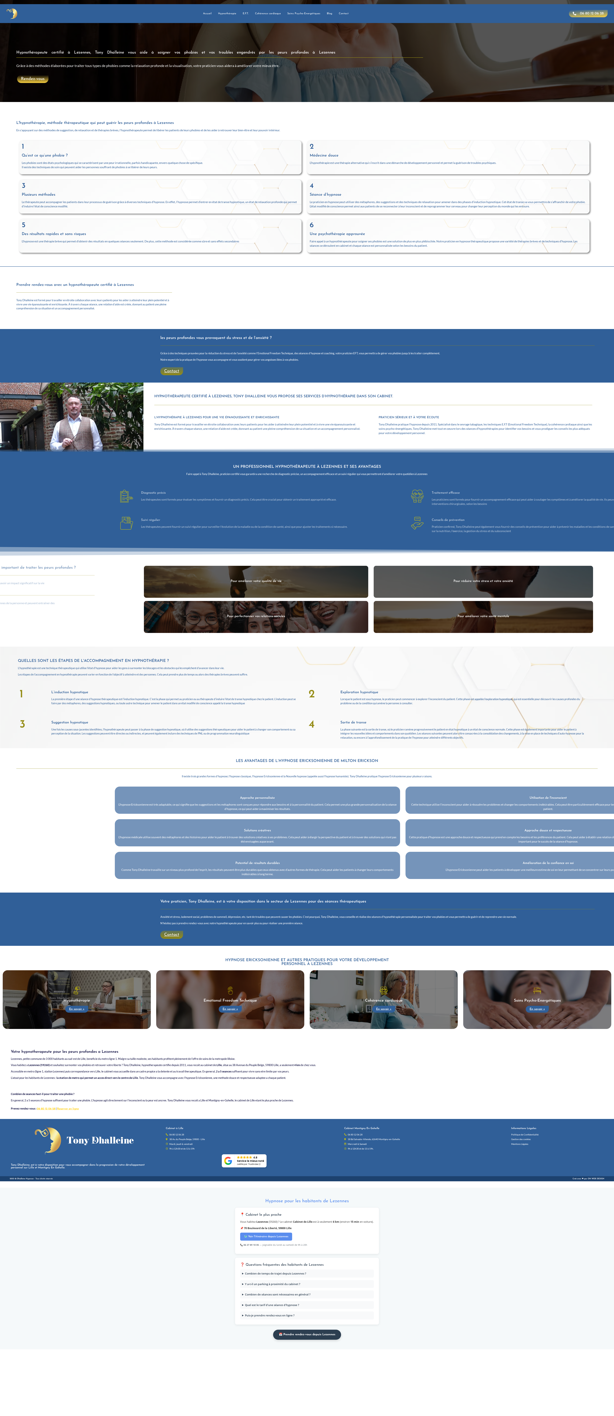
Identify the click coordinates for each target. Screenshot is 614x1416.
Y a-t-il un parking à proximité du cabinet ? (272, 1284)
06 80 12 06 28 (46, 1108)
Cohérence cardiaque (268, 13)
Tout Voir (310, 1035)
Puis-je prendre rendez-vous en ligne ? (270, 1315)
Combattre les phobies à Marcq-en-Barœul (275, 1035)
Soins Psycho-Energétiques (303, 13)
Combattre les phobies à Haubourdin (342, 1035)
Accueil (207, 13)
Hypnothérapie (227, 13)
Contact (344, 13)
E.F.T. (246, 13)
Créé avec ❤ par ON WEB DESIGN (588, 1179)
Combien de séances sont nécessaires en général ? (278, 1294)
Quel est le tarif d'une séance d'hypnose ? (272, 1305)
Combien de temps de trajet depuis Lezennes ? (275, 1273)
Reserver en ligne (68, 1108)
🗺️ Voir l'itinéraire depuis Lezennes (266, 1236)
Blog (329, 13)
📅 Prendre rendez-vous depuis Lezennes (307, 1334)
